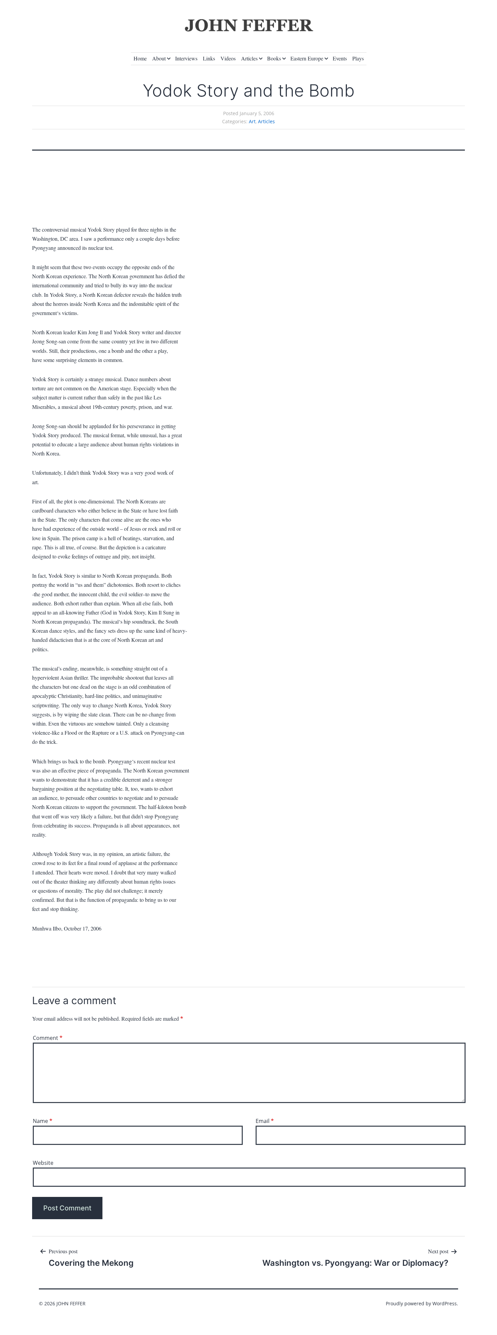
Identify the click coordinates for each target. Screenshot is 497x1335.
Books (274, 58)
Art (252, 121)
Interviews (186, 58)
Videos (228, 58)
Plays (358, 58)
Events (340, 58)
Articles (249, 58)
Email (265, 1121)
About (159, 58)
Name (42, 1121)
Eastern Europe (306, 58)
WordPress (444, 1303)
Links (209, 58)
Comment (48, 1038)
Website (43, 1163)
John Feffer (71, 1303)
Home (140, 58)
